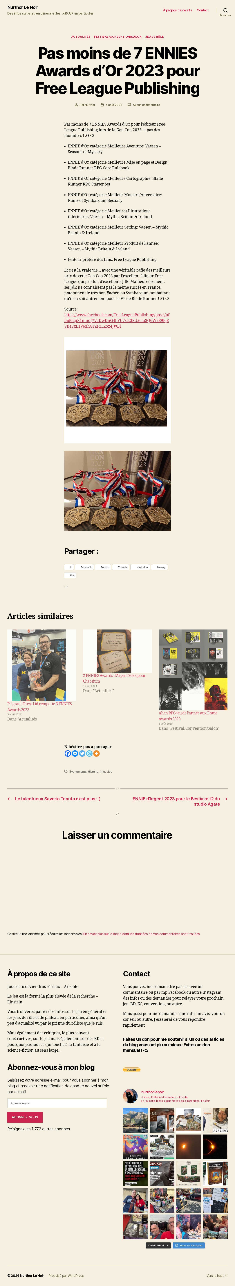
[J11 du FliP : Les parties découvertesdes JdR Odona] (188, 1200)
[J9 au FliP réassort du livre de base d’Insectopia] (135, 1226)
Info (102, 771)
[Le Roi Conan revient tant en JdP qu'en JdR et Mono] (162, 1147)
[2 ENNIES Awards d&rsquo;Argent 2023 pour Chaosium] (117, 651)
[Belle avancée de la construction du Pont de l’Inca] (135, 1120)
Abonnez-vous (25, 1117)
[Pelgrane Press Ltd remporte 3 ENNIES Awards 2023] (41, 665)
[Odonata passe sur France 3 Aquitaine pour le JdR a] (215, 1226)
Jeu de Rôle (154, 36)
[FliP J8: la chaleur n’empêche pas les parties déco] (162, 1226)
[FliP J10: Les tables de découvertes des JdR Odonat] (215, 1200)
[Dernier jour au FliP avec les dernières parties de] (162, 1200)
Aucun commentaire (146, 105)
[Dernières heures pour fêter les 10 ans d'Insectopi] (188, 1173)
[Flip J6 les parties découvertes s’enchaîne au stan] (188, 1226)
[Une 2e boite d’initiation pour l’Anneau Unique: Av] (188, 1120)
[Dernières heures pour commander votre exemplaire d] (162, 1173)
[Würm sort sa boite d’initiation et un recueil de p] (162, 1120)
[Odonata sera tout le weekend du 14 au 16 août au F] (135, 1147)
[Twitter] (82, 753)
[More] (96, 753)
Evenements (77, 771)
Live (109, 771)
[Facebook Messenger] (75, 753)
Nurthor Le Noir (22, 7)
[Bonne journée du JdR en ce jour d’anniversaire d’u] (215, 1173)
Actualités (81, 36)
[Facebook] (68, 753)
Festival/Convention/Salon (118, 36)
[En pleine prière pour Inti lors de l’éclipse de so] (188, 1147)
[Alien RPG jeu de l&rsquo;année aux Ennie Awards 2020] (193, 669)
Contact (203, 10)
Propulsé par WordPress (66, 1276)
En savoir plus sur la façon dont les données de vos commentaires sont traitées (141, 934)
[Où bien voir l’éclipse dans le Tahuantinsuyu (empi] (215, 1147)
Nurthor (90, 105)
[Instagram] (89, 753)
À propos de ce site (177, 10)
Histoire (93, 771)
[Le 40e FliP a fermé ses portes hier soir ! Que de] (135, 1200)
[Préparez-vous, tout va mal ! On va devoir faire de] (135, 1173)
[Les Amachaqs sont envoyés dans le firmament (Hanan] (215, 1120)
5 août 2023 (114, 105)
